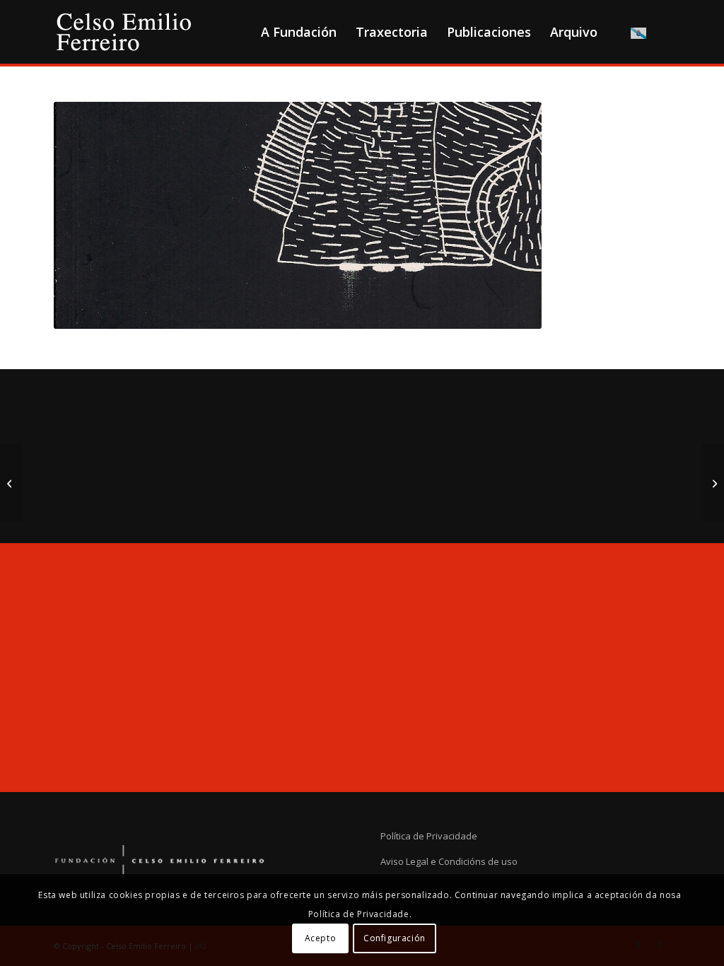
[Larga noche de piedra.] (713, 483)
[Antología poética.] (11, 483)
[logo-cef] (124, 32)
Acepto (321, 938)
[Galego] (638, 32)
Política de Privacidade (428, 836)
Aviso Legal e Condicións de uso (449, 861)
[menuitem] (298, 32)
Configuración (394, 938)
